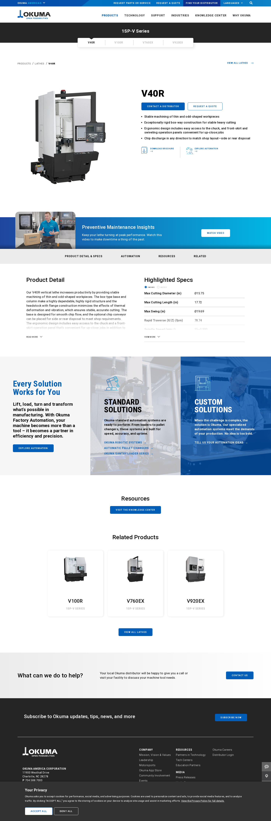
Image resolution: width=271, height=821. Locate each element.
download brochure (162, 148)
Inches (151, 287)
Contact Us (240, 675)
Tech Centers (184, 760)
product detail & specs (84, 256)
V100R (118, 42)
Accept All (39, 811)
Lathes (39, 63)
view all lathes (237, 63)
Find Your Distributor (202, 3)
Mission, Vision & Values (155, 754)
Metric (163, 287)
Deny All (66, 811)
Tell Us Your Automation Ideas (218, 442)
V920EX (178, 42)
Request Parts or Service (132, 3)
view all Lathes (135, 632)
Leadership (146, 760)
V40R (51, 63)
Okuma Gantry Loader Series (126, 453)
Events (143, 780)
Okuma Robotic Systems (123, 442)
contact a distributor (163, 106)
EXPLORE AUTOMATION (33, 448)
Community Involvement (154, 775)
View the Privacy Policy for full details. (203, 800)
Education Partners (188, 765)
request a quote (205, 106)
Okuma (29, 3)
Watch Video (215, 233)
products (25, 63)
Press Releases (186, 777)
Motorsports (147, 765)
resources (167, 256)
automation (130, 256)
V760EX (148, 42)
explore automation (206, 148)
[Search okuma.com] (251, 3)
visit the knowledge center (135, 510)
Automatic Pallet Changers (126, 448)
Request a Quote (168, 3)
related (200, 256)
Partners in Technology (191, 754)
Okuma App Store (150, 770)
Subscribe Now (231, 717)
